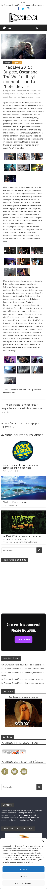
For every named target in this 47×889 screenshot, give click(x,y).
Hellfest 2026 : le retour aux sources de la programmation (22, 538)
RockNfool (22, 91)
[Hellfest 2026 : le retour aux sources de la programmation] (23, 512)
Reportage (17, 63)
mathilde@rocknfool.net (29, 815)
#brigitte (33, 91)
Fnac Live (19, 94)
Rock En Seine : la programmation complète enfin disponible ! (21, 466)
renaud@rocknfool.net (27, 820)
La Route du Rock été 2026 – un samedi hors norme (22, 668)
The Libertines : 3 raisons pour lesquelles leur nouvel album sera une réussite (21, 408)
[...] (38, 820)
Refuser (23, 876)
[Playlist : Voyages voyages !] (23, 477)
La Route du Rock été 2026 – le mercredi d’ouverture (22, 683)
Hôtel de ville (28, 94)
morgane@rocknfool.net (29, 817)
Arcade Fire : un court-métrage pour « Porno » (20, 425)
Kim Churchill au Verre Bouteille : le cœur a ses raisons (23, 665)
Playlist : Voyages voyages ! (17, 502)
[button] (43, 841)
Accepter (23, 869)
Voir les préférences (23, 883)
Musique (8, 63)
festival (12, 94)
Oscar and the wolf (15, 97)
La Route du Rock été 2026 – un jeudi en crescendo (22, 679)
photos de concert (34, 97)
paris (25, 97)
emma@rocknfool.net (26, 813)
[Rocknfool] (23, 18)
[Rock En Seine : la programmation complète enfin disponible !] (23, 440)
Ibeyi (35, 94)
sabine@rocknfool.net (33, 810)
